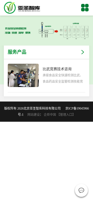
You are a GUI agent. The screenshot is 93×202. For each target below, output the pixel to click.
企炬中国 (50, 115)
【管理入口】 (66, 115)
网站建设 (33, 115)
